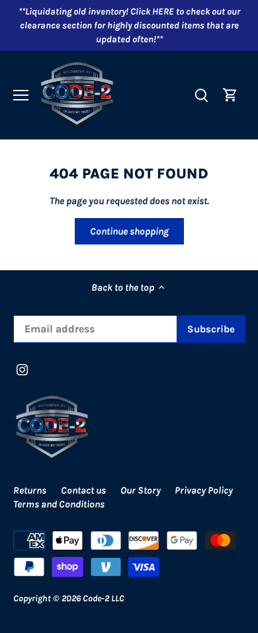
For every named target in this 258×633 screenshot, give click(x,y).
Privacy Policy (204, 490)
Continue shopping (129, 231)
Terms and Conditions (59, 504)
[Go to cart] (230, 95)
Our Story (140, 490)
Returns (29, 490)
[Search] (201, 95)
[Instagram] (22, 369)
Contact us (83, 490)
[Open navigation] (20, 95)
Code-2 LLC (103, 598)
